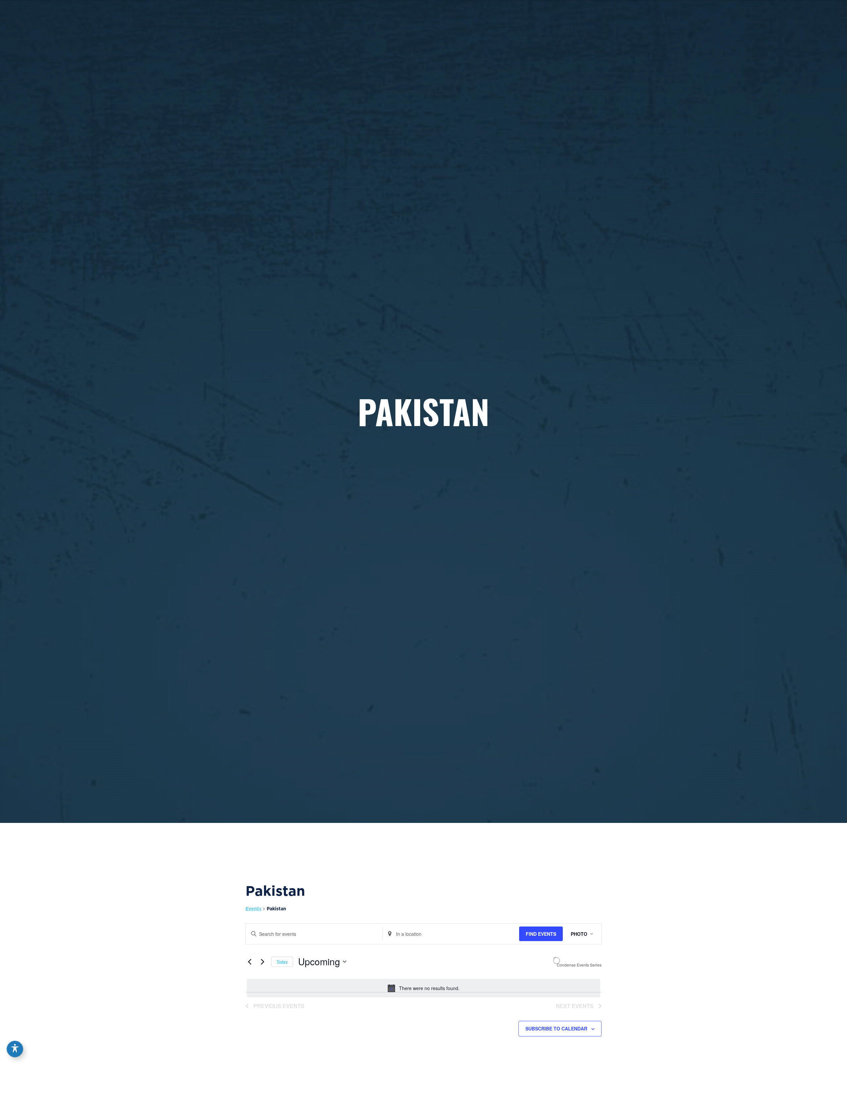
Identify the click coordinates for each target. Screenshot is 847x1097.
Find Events (541, 933)
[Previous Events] (249, 962)
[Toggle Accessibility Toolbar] (15, 1049)
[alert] (423, 988)
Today (282, 962)
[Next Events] (262, 962)
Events (253, 909)
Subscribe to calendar (556, 1028)
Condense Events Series (579, 965)
